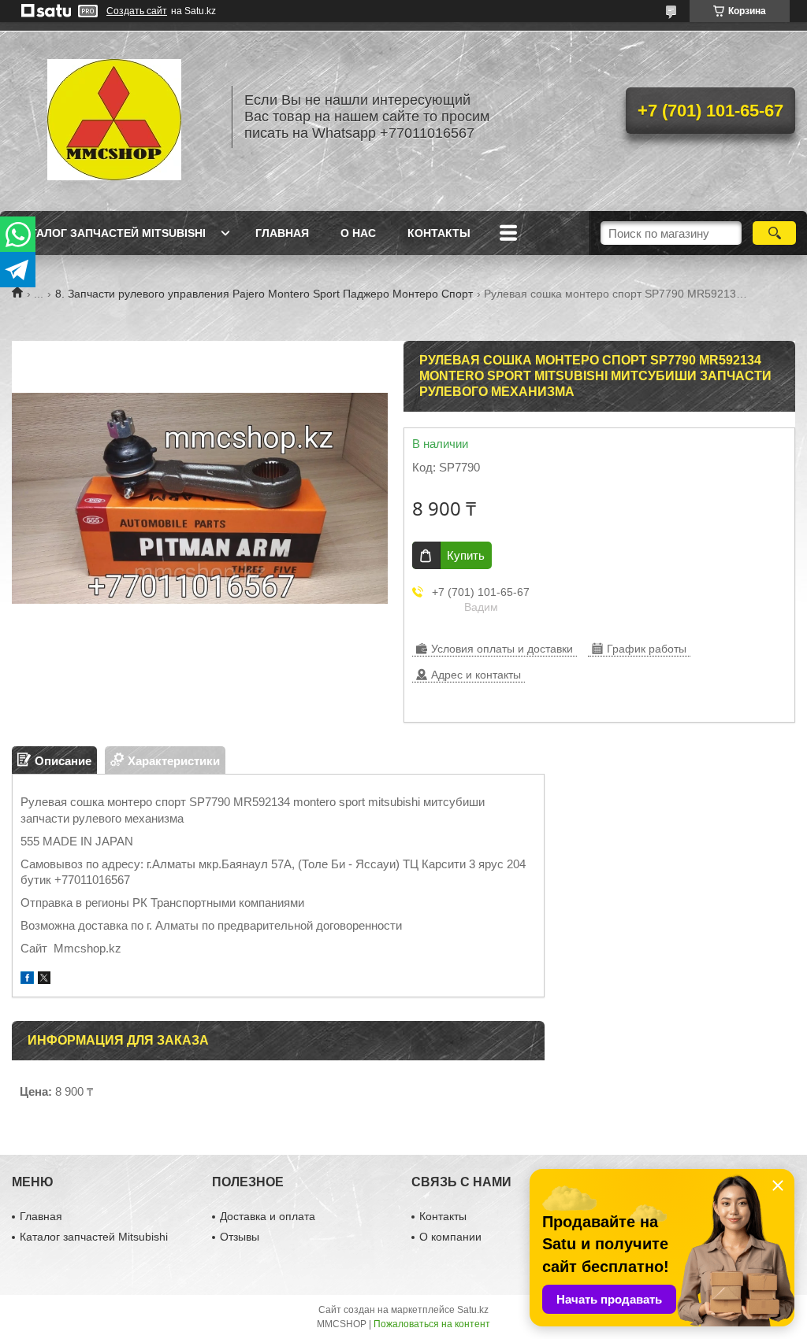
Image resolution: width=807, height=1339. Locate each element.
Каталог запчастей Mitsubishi (111, 233)
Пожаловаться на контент (432, 1324)
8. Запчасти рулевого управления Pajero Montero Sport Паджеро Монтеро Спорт (264, 293)
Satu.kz (473, 1309)
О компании (450, 1236)
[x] (44, 979)
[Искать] (774, 233)
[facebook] (27, 979)
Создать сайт (136, 11)
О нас (358, 233)
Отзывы (239, 1236)
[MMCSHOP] (114, 116)
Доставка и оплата (267, 1216)
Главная (282, 233)
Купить (466, 555)
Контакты (438, 233)
